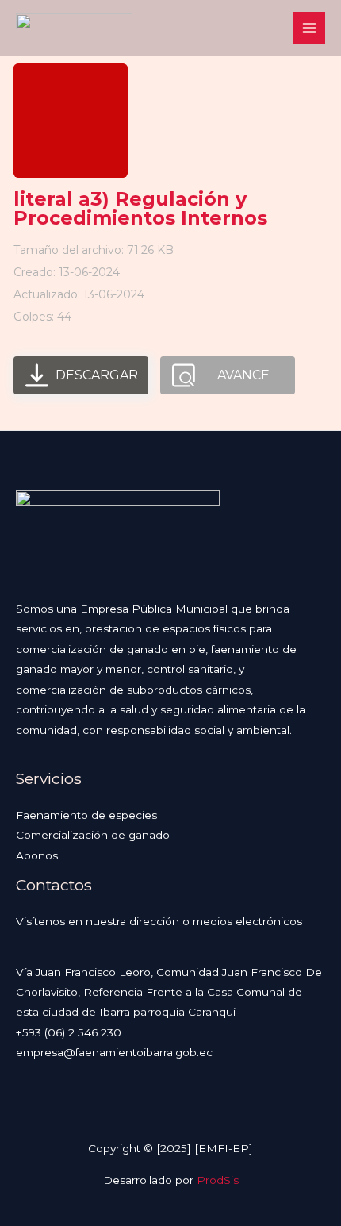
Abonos (37, 855)
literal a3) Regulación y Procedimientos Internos (140, 208)
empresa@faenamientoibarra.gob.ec (114, 1052)
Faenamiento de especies (86, 815)
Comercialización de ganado (93, 834)
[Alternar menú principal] (309, 28)
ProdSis (218, 1180)
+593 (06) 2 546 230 (68, 1032)
